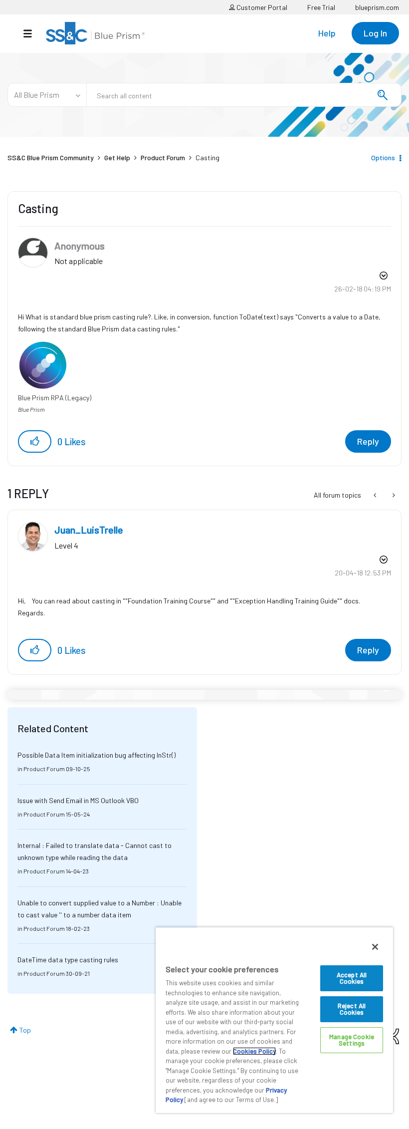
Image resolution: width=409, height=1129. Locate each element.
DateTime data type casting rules (67, 959)
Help (327, 32)
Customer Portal (261, 7)
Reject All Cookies (352, 1009)
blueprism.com (377, 7)
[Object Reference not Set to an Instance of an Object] (393, 495)
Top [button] (25, 1030)
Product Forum (163, 157)
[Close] (375, 947)
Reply (368, 441)
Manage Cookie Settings (351, 1040)
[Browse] (32, 33)
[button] (34, 441)
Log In (375, 32)
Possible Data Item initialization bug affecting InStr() (96, 755)
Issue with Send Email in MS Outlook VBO (78, 800)
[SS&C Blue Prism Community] (95, 33)
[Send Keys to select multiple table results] (376, 495)
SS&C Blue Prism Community (50, 157)
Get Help (117, 157)
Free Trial (321, 7)
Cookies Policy (254, 1051)
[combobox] (244, 95)
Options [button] (383, 157)
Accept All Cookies (352, 978)
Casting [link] (207, 157)
